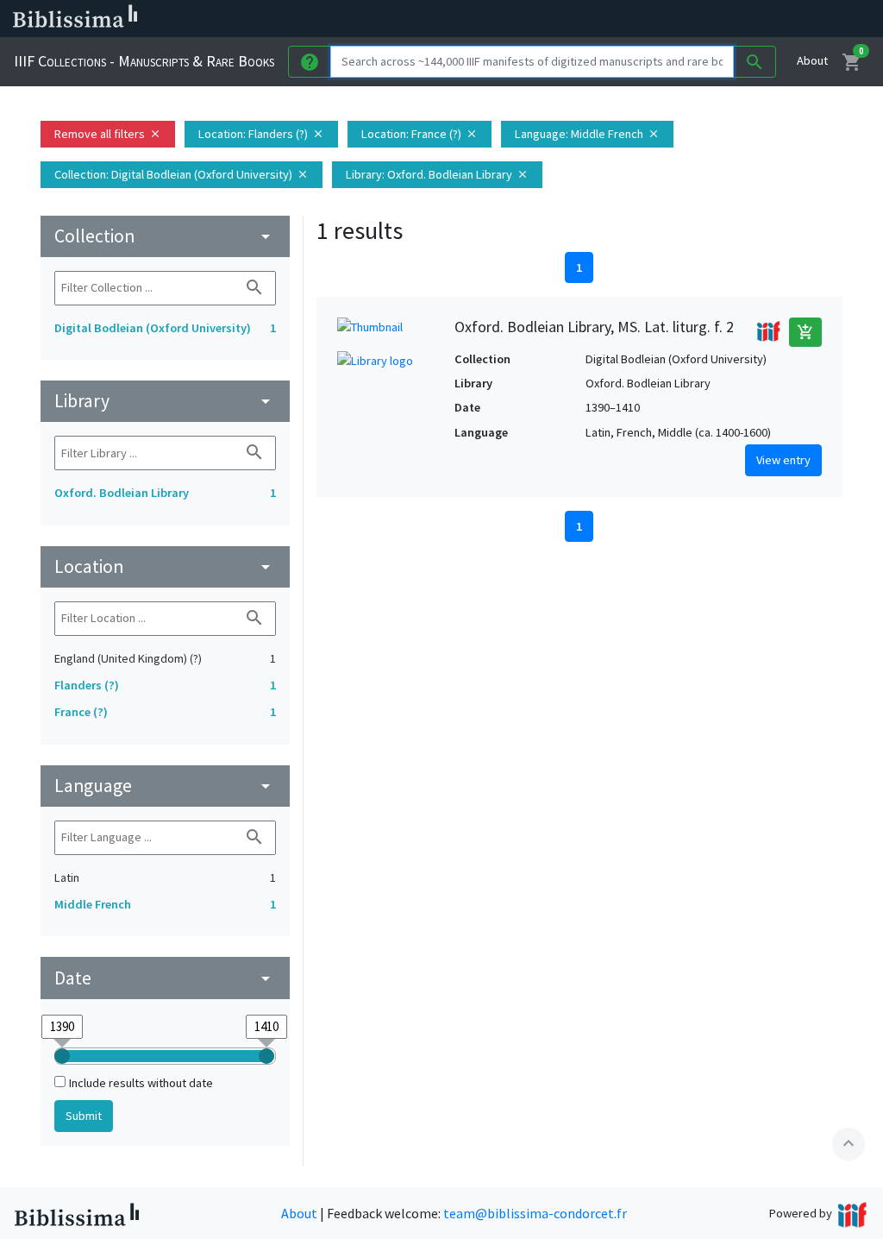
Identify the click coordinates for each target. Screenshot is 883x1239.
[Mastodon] (728, 19)
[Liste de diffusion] (645, 19)
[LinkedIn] (672, 19)
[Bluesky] (700, 19)
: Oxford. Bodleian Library (437, 174)
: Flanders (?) (261, 134)
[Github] (783, 19)
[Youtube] (755, 19)
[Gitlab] (810, 19)
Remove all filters (107, 134)
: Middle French (587, 134)
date (165, 978)
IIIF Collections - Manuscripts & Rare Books (144, 61)
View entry (783, 460)
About (812, 60)
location (165, 566)
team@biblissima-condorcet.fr (535, 1213)
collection (165, 236)
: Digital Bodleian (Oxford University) (181, 174)
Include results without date (141, 1083)
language (165, 785)
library (165, 400)
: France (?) (419, 134)
